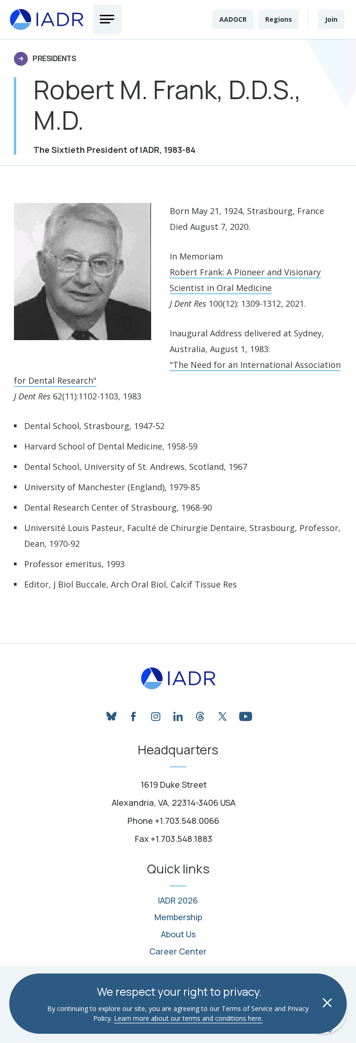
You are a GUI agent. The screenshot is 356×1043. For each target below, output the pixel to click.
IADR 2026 (178, 901)
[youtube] (244, 714)
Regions (278, 19)
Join (331, 19)
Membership (178, 917)
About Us (178, 934)
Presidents (54, 58)
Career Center (178, 952)
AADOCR (233, 19)
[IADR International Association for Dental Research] (46, 19)
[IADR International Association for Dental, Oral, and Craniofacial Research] (178, 678)
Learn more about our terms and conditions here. (188, 1018)
